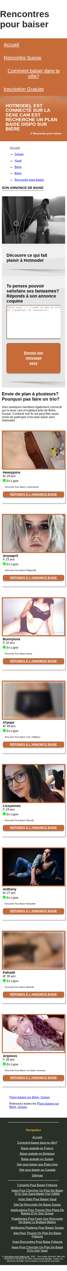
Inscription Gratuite (24, 89)
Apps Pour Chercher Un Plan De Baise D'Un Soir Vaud (37, 1249)
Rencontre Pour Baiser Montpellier (20, 904)
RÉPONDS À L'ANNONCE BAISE (33, 494)
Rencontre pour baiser (29, 179)
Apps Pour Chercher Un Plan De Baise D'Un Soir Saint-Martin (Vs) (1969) (37, 1192)
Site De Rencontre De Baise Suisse (37, 1204)
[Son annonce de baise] (33, 467)
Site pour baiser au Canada (37, 1169)
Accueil (11, 44)
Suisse (19, 154)
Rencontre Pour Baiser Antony (18, 654)
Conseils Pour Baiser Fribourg (37, 1185)
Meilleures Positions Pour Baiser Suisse (37, 1227)
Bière (18, 167)
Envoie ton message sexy (33, 358)
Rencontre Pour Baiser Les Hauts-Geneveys (25, 1070)
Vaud (18, 160)
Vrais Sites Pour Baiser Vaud (37, 1199)
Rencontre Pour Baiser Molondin (19, 987)
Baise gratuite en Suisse (37, 1159)
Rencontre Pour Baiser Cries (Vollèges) (22, 737)
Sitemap (37, 1175)
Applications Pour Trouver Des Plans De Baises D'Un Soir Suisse (37, 1211)
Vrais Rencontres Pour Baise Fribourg (37, 1241)
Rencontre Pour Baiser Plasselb (19, 820)
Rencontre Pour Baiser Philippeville (20, 570)
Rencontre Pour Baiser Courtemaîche (22, 487)
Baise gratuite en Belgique (37, 1153)
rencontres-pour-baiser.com (17, 1256)
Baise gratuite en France (37, 1148)
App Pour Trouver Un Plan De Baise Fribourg (37, 1235)
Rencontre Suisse (22, 57)
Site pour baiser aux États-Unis (37, 1164)
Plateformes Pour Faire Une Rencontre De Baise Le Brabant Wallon (37, 1220)
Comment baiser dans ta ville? (34, 73)
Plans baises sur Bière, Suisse (29, 1097)
